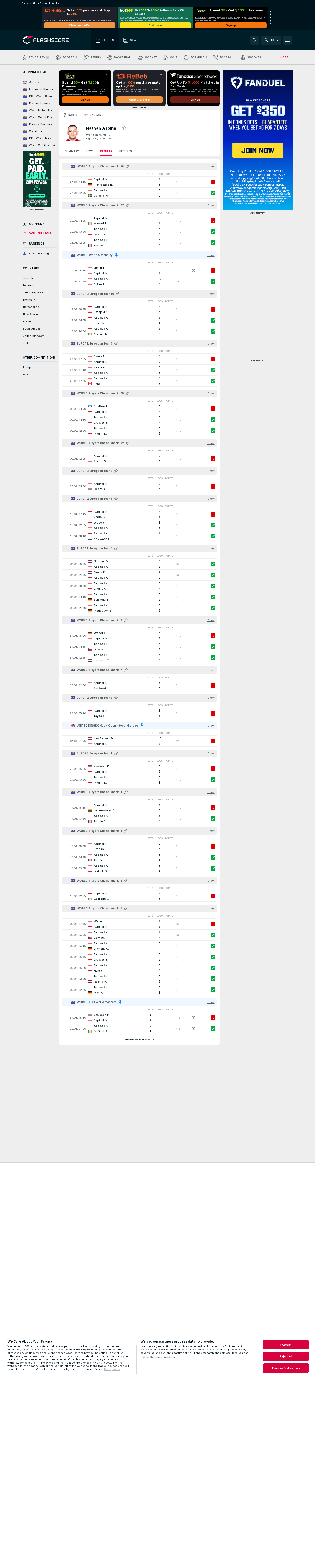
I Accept (285, 1344)
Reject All (285, 1356)
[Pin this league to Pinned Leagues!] (127, 166)
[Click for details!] (139, 182)
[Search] (254, 40)
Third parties (112, 1369)
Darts (73, 115)
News (89, 151)
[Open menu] (287, 40)
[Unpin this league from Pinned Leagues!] (116, 255)
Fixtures (125, 151)
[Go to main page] (49, 40)
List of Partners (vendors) (157, 1357)
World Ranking (96, 135)
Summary (72, 151)
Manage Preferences (286, 1368)
